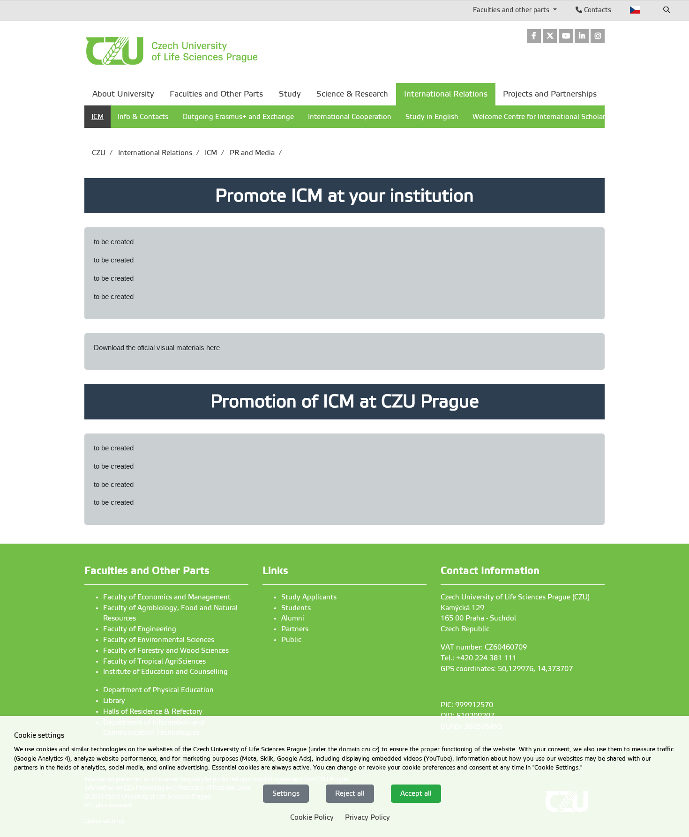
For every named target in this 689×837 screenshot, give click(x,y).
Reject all (350, 793)
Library (114, 700)
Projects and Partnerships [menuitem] (550, 94)
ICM (210, 153)
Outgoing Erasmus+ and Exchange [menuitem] (238, 116)
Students (296, 608)
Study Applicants (309, 597)
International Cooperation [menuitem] (349, 116)
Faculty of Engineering (139, 629)
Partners (294, 629)
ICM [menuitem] (97, 116)
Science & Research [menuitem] (352, 94)
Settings (286, 793)
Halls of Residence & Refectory (152, 711)
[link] (534, 36)
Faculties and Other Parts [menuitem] (216, 94)
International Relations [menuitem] (445, 94)
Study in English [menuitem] (431, 116)
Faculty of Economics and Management (167, 597)
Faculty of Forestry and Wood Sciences (166, 650)
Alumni (292, 618)
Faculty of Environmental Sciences (158, 639)
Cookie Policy (312, 817)
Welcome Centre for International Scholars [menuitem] (540, 116)
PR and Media (251, 153)
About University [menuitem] (123, 94)
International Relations (154, 153)
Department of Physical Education (158, 690)
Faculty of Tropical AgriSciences (154, 661)
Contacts (596, 10)
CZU (98, 153)
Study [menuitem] (290, 94)
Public (291, 639)
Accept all (416, 793)
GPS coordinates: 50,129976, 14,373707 (507, 669)
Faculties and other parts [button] (512, 10)
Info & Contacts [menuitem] (143, 116)
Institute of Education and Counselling (165, 671)
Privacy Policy (367, 817)
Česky (635, 10)
